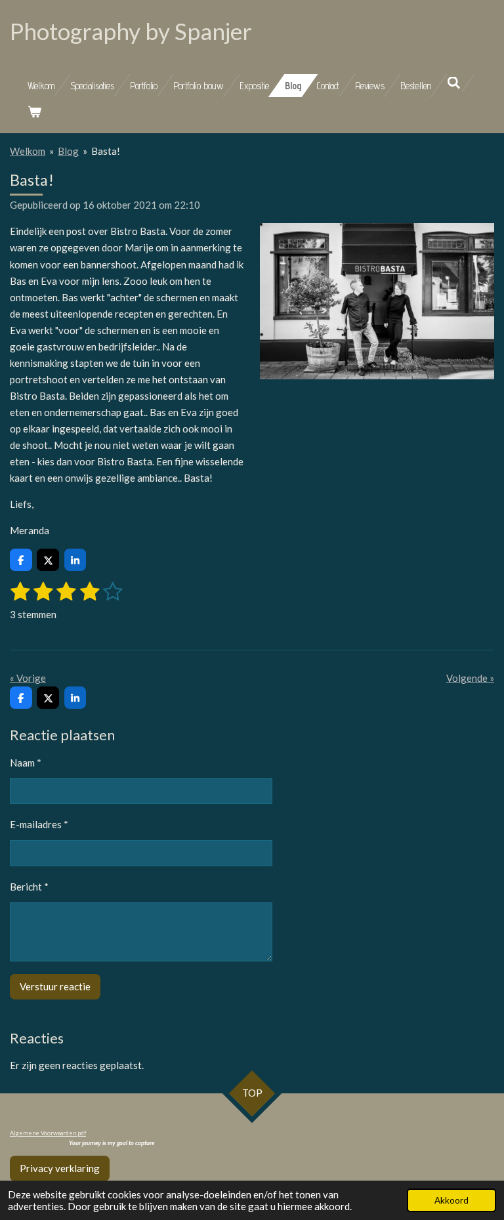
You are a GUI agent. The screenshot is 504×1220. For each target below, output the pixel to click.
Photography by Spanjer (131, 31)
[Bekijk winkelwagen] (34, 111)
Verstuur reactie (55, 986)
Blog (68, 151)
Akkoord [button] (451, 1200)
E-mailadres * (39, 824)
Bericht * (29, 887)
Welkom (27, 151)
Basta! (105, 151)
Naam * (25, 762)
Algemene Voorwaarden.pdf (48, 1133)
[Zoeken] (454, 83)
